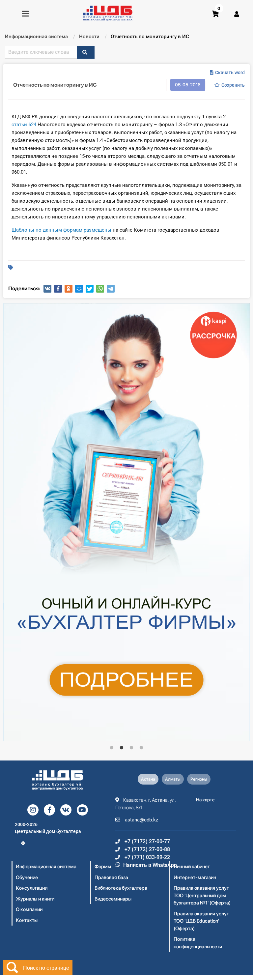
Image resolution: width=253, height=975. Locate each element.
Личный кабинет (192, 867)
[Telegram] (111, 289)
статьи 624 (24, 125)
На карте (205, 799)
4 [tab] (141, 748)
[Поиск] (86, 52)
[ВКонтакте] (47, 289)
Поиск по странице (46, 967)
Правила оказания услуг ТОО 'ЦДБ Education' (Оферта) (201, 921)
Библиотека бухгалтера (121, 888)
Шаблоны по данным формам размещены (61, 230)
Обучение (27, 877)
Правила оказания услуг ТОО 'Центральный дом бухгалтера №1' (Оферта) (202, 895)
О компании (29, 909)
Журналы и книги (35, 899)
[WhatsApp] (100, 289)
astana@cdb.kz (141, 820)
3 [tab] (131, 748)
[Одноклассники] (68, 289)
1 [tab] (111, 748)
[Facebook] (58, 289)
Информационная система (46, 867)
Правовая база (111, 877)
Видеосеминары (113, 899)
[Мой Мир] (79, 289)
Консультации (31, 888)
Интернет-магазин (195, 877)
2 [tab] (121, 748)
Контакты (27, 920)
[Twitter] (90, 289)
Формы (103, 867)
